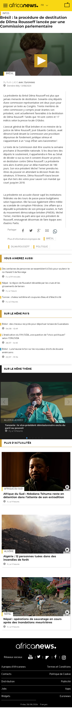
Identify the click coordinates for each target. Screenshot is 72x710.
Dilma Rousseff (20, 247)
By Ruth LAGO (10, 82)
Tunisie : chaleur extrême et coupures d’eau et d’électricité (31, 297)
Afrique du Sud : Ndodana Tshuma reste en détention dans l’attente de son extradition (33, 495)
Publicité (66, 681)
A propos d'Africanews (13, 667)
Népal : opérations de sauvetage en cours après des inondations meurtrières (32, 620)
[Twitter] (39, 657)
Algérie (9, 551)
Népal (7, 614)
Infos (6, 13)
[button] (40, 60)
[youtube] (30, 657)
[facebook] (56, 657)
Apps (68, 689)
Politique (42, 247)
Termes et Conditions (59, 667)
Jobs (4, 689)
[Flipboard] (47, 657)
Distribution (8, 681)
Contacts (6, 674)
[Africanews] (23, 5)
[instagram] (64, 657)
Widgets (5, 696)
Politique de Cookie (60, 674)
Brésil (10, 73)
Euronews (65, 696)
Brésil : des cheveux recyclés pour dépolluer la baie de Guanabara (35, 324)
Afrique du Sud (13, 489)
